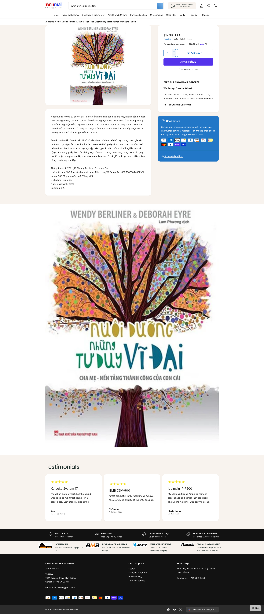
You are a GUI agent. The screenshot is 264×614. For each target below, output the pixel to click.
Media (182, 15)
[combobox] (116, 5)
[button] (215, 5)
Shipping (167, 39)
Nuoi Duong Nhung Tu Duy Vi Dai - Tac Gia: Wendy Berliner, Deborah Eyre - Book (96, 21)
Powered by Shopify (70, 610)
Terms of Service (136, 580)
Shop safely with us (173, 156)
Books (194, 15)
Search (131, 568)
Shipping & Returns (137, 572)
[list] (132, 497)
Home (51, 21)
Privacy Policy (135, 576)
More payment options (188, 69)
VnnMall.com (57, 610)
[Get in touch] (208, 5)
